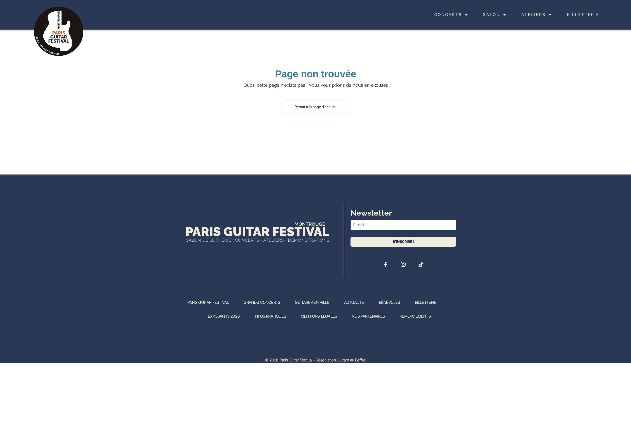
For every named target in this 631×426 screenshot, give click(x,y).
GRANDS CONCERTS (262, 302)
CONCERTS (448, 14)
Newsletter (371, 213)
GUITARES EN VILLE (312, 302)
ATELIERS (533, 14)
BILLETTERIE (583, 14)
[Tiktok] (421, 264)
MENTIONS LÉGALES (319, 316)
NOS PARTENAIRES (368, 316)
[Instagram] (403, 264)
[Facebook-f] (385, 264)
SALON (491, 14)
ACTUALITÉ (354, 302)
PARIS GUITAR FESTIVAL (208, 302)
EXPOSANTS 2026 (224, 316)
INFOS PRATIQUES (270, 316)
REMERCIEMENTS (415, 316)
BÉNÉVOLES (389, 302)
